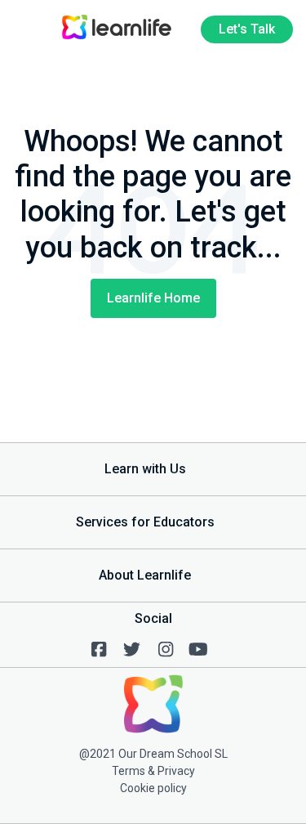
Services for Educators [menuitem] (145, 522)
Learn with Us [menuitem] (145, 469)
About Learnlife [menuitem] (145, 575)
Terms (128, 770)
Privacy (176, 770)
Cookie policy (153, 788)
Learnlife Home (153, 298)
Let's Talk (247, 29)
